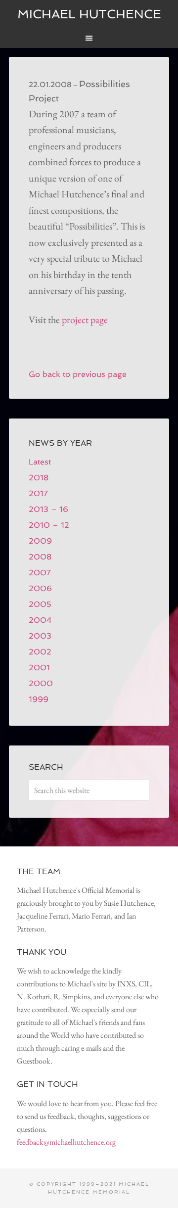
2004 (40, 620)
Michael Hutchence (89, 14)
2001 (39, 667)
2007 (40, 572)
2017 (38, 493)
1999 (38, 699)
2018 (38, 477)
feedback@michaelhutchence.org (66, 1142)
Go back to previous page (78, 374)
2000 (41, 683)
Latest (40, 461)
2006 (40, 588)
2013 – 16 (48, 509)
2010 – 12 (49, 525)
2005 (40, 604)
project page (85, 319)
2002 (40, 651)
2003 (40, 636)
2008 (40, 556)
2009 (40, 541)
